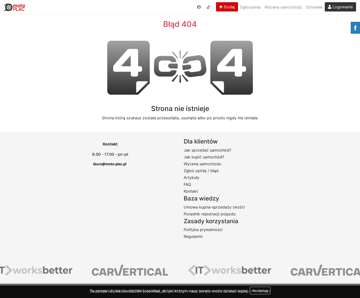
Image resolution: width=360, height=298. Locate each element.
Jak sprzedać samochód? (207, 150)
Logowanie (342, 6)
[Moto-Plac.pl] (14, 7)
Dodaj (229, 6)
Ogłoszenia (250, 7)
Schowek (314, 7)
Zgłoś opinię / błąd (201, 170)
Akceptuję (260, 290)
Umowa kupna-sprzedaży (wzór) (214, 207)
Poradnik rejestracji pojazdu (210, 213)
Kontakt (191, 191)
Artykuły (191, 177)
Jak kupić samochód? (204, 157)
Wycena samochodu (283, 7)
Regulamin (193, 236)
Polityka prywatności (203, 229)
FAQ (187, 184)
